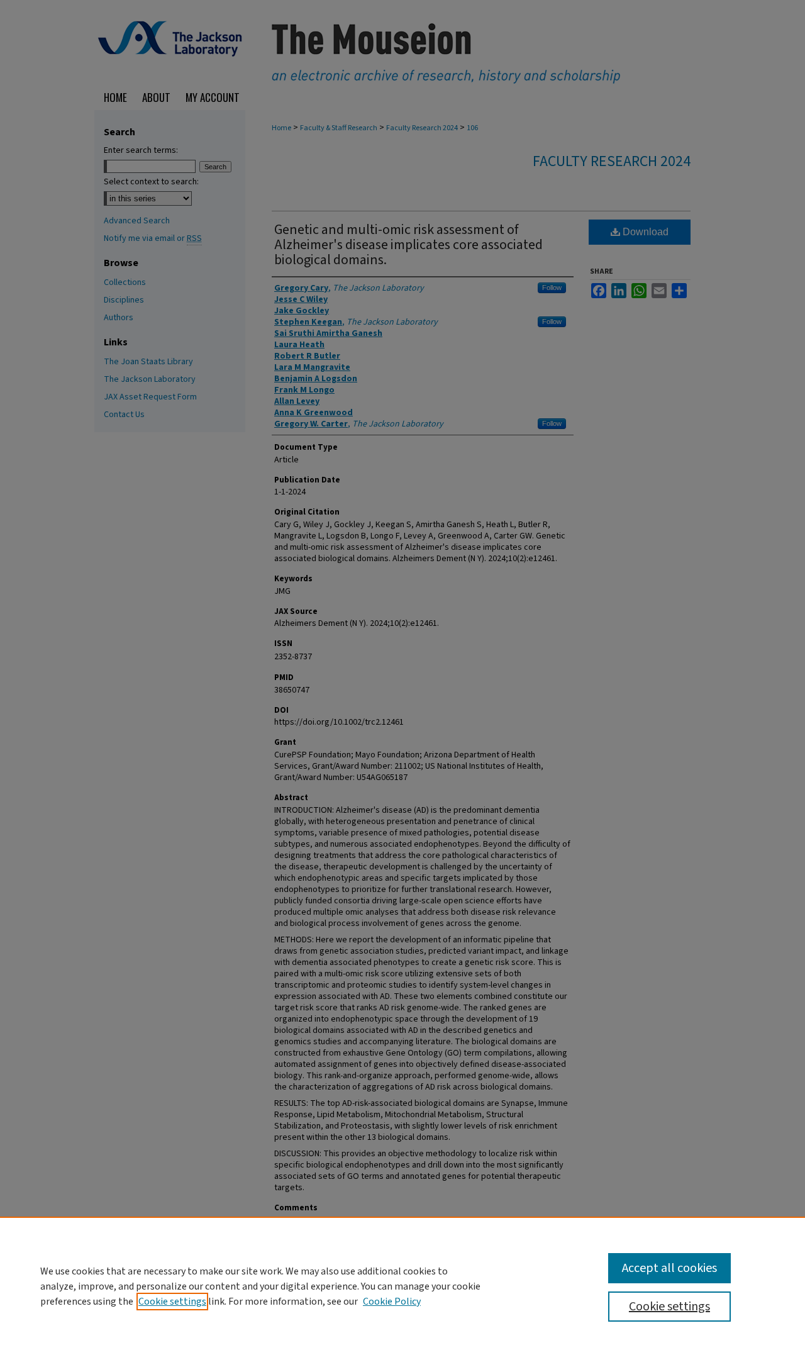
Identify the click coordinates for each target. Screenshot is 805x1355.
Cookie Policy (392, 1301)
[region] (402, 1286)
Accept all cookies (669, 1268)
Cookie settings (172, 1301)
